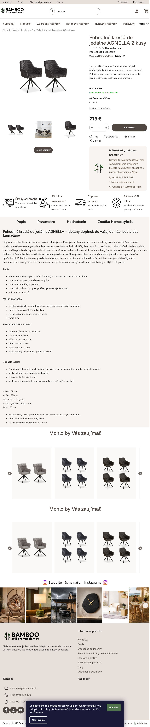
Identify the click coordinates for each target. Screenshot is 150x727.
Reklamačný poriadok (89, 667)
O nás (20, 2)
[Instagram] (13, 715)
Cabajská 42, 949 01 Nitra (125, 192)
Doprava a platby (86, 662)
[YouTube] (20, 715)
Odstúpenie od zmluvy (89, 676)
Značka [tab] (114, 227)
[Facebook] (6, 715)
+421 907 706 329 (20, 706)
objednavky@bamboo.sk (23, 693)
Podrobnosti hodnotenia (101, 57)
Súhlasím (112, 707)
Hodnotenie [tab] (75, 227)
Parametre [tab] (45, 227)
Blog (79, 672)
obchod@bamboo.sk (122, 187)
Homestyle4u (104, 61)
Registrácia (136, 2)
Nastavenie (37, 719)
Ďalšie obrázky (42, 148)
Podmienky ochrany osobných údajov (97, 658)
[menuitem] (8, 24)
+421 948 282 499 (121, 182)
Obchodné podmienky (40, 2)
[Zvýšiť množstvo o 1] (105, 133)
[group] (27, 479)
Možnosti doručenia (98, 114)
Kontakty (7, 2)
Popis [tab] (20, 227)
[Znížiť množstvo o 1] (90, 133)
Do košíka (127, 133)
